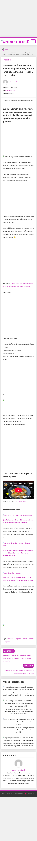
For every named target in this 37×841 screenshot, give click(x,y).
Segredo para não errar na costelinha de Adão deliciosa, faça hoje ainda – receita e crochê (18, 745)
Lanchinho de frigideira (14, 639)
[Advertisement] (18, 18)
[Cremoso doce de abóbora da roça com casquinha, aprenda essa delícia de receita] (11, 573)
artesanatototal (14, 82)
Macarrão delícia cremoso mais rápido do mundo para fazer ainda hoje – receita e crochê (18, 694)
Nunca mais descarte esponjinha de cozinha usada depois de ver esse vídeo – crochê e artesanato (17, 658)
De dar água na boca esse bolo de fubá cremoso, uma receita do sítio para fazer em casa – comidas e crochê (18, 711)
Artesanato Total (31, 793)
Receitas (6, 51)
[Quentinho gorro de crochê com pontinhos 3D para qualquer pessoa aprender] (17, 515)
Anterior (10, 651)
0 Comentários (10, 90)
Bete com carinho (21, 501)
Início (6, 49)
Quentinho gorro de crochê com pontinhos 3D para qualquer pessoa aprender (19, 671)
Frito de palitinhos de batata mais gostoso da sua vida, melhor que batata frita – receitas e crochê (18, 552)
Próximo (27, 666)
